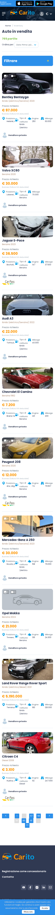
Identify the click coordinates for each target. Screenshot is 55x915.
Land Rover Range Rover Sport (24, 683)
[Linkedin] (43, 887)
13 (8, 297)
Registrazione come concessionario (24, 871)
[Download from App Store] (25, 3)
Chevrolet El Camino (17, 392)
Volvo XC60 (10, 170)
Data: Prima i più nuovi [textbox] (26, 44)
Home (8, 25)
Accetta (45, 908)
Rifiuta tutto (28, 912)
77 (27, 825)
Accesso (42, 14)
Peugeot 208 (11, 462)
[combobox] (26, 45)
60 (24, 820)
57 (31, 816)
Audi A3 (7, 319)
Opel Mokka (11, 613)
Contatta (8, 876)
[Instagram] (37, 887)
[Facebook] (30, 887)
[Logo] (22, 14)
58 (39, 816)
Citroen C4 (10, 757)
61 (31, 820)
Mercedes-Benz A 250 (18, 540)
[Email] (50, 887)
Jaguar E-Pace (13, 240)
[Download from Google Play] (44, 3)
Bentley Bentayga (15, 97)
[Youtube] (23, 887)
